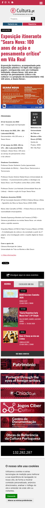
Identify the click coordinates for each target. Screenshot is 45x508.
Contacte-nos (12, 24)
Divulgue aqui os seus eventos (24, 275)
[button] (42, 86)
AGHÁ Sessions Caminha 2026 (29, 296)
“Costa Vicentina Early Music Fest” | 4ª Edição (28, 314)
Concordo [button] (11, 496)
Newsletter (32, 24)
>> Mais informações (8, 255)
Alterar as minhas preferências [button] (20, 500)
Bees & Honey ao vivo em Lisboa (29, 337)
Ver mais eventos (22, 353)
